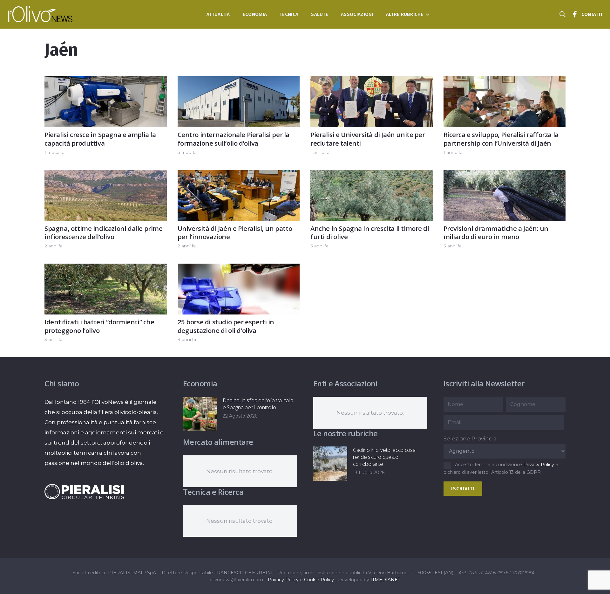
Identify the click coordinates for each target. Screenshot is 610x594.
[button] (427, 14)
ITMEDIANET (385, 580)
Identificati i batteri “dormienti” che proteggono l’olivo (99, 326)
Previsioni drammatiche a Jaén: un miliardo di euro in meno (496, 232)
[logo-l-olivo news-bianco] (40, 14)
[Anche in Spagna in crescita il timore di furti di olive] (371, 175)
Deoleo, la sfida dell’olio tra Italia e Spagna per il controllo (258, 404)
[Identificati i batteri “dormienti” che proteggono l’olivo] (105, 269)
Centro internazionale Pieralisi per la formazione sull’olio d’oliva (234, 139)
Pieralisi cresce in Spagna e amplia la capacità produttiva (100, 139)
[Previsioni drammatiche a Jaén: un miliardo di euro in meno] (505, 175)
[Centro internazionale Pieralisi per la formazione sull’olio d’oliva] (239, 81)
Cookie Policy (319, 580)
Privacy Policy (538, 464)
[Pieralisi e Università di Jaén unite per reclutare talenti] (371, 81)
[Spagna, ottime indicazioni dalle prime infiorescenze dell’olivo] (105, 175)
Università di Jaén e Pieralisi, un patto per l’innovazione (235, 232)
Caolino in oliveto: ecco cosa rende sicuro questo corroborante (384, 456)
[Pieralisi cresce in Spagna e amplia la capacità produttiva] (105, 81)
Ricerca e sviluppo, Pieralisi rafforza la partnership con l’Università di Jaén (501, 139)
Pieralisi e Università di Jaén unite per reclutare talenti (367, 139)
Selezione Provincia (470, 438)
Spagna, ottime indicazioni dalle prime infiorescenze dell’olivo (103, 232)
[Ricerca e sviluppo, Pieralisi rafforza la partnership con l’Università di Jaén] (505, 81)
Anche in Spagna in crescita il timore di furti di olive (369, 232)
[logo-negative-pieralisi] (84, 491)
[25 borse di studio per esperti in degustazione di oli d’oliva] (239, 269)
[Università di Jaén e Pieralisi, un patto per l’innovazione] (239, 175)
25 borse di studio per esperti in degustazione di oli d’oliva (226, 326)
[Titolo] (575, 14)
